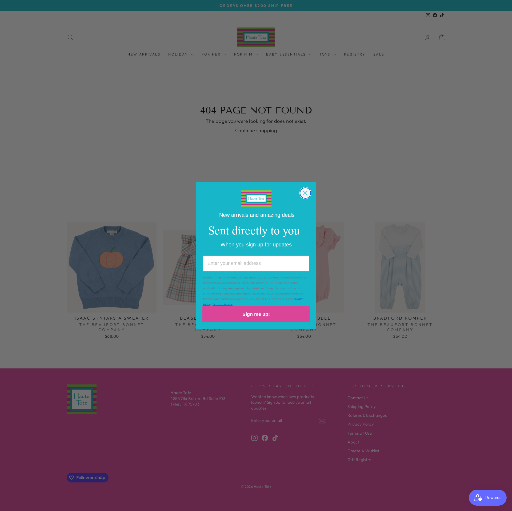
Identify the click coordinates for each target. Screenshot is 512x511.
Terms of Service (223, 304)
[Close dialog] (305, 193)
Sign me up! (256, 314)
